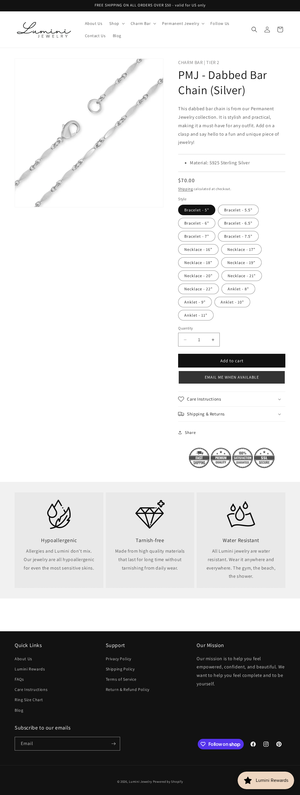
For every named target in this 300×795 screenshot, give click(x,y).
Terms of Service (121, 679)
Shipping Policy (120, 669)
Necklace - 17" (241, 249)
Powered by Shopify (168, 782)
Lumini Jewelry (140, 782)
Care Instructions (31, 689)
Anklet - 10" (232, 302)
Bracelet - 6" (196, 223)
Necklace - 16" (198, 249)
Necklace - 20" (198, 275)
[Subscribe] (113, 744)
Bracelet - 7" (196, 236)
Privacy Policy (118, 658)
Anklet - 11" (195, 315)
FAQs (19, 679)
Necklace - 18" (198, 262)
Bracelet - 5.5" (238, 210)
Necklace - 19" (241, 262)
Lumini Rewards (30, 669)
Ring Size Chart (29, 699)
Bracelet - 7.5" (238, 236)
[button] (116, 23)
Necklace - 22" (198, 289)
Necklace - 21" (242, 275)
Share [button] (190, 432)
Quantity (185, 328)
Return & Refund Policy (127, 689)
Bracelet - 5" (196, 210)
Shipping (185, 189)
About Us (23, 658)
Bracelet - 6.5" (238, 223)
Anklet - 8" (238, 289)
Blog (19, 710)
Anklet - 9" (195, 302)
